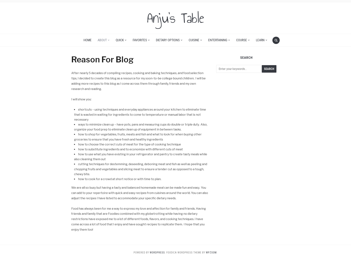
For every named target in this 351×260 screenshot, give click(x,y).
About (102, 40)
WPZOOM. (211, 252)
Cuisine (194, 40)
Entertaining (217, 40)
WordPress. (158, 252)
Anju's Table (175, 18)
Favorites (140, 40)
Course (241, 40)
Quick (120, 40)
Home (88, 40)
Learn (260, 40)
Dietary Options (168, 40)
